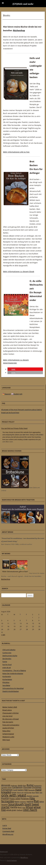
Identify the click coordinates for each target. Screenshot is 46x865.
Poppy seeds (14, 798)
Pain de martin (7, 722)
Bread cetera (7, 710)
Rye (36, 801)
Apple (20, 785)
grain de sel (6, 667)
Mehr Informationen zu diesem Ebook (18, 271)
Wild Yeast (6, 740)
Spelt (27, 804)
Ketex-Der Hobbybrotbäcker (12, 673)
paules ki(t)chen (8, 728)
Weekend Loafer (8, 737)
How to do (20, 792)
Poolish (5, 798)
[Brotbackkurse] (15, 487)
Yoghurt (20, 810)
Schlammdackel (8, 734)
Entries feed (6, 828)
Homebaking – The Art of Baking (14, 670)
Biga (24, 785)
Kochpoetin (6, 676)
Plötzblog (5, 682)
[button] (11, 369)
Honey (14, 792)
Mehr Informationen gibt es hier (16, 152)
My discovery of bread (10, 719)
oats (40, 792)
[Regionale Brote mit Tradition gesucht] (22, 523)
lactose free (27, 792)
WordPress (24, 857)
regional (29, 801)
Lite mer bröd (7, 716)
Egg (26, 789)
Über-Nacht (30, 809)
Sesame (4, 804)
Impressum (4, 852)
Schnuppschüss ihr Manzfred (13, 688)
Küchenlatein (7, 679)
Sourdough (16, 804)
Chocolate (27, 787)
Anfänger (14, 785)
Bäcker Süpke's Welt (9, 707)
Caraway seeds (6, 787)
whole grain (11, 810)
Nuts (37, 792)
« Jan (3, 634)
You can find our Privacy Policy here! (14, 428)
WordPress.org (7, 834)
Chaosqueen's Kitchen (10, 713)
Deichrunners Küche (9, 656)
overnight (36, 796)
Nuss (33, 792)
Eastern (21, 790)
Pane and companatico (10, 725)
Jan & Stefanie (12, 860)
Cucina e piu (6, 653)
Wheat (29, 807)
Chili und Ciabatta (8, 650)
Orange (29, 796)
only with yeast (13, 795)
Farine (4, 661)
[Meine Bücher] (15, 573)
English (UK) (17, 394)
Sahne (41, 801)
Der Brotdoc (6, 658)
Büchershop (19, 30)
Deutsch (7, 394)
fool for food (7, 664)
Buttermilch (38, 785)
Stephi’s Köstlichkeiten (10, 691)
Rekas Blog (6, 731)
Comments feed (8, 831)
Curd (15, 790)
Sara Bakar (6, 685)
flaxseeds (31, 790)
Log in (4, 825)
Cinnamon (7, 789)
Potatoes (25, 798)
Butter (30, 785)
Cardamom (17, 787)
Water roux (21, 807)
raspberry (23, 802)
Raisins (17, 801)
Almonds (5, 785)
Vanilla (13, 807)
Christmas (36, 787)
